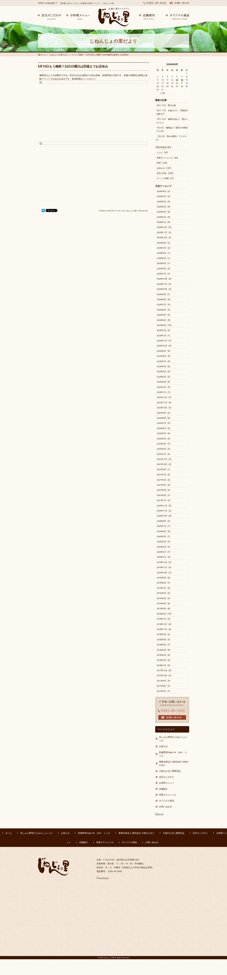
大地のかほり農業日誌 (170, 770)
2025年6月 (161, 253)
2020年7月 (161, 526)
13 (177, 80)
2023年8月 (161, 356)
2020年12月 (162, 505)
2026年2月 (161, 217)
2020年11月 (162, 510)
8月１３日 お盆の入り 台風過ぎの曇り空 (172, 112)
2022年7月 (161, 423)
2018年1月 (161, 665)
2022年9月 (161, 412)
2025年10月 (162, 237)
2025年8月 (161, 242)
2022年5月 (161, 433)
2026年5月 (161, 206)
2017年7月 (161, 691)
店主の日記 (162, 173)
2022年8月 (161, 418)
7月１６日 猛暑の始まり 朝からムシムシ (172, 121)
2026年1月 (161, 222)
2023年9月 (161, 351)
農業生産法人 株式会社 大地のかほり (173, 763)
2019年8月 (161, 582)
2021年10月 (162, 464)
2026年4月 (161, 211)
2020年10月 (162, 515)
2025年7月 (161, 247)
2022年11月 (162, 402)
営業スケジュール (165, 157)
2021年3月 (161, 495)
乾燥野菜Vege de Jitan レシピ (173, 754)
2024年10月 (162, 289)
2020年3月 (161, 546)
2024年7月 (161, 304)
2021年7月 (161, 474)
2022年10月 (162, 407)
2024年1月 (161, 335)
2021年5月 (161, 484)
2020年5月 (161, 536)
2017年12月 (162, 670)
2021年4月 (161, 490)
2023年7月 (161, 361)
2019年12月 (162, 562)
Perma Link (143, 210)
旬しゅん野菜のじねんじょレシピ (173, 738)
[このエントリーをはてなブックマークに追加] (43, 211)
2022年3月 (161, 443)
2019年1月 (161, 618)
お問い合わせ (165, 806)
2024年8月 (161, 299)
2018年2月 (161, 660)
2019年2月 (161, 613)
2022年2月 (161, 448)
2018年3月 (161, 655)
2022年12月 (162, 397)
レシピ (160, 152)
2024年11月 (162, 284)
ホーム (8, 832)
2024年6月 (161, 309)
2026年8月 (161, 191)
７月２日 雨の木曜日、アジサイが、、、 (171, 138)
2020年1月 (161, 557)
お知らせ (161, 168)
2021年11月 (162, 459)
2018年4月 (161, 649)
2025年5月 (161, 258)
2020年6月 (161, 531)
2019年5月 (161, 598)
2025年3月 (161, 268)
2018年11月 (162, 629)
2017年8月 (161, 685)
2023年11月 (162, 340)
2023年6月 (161, 366)
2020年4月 (161, 541)
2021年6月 (161, 479)
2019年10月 (162, 572)
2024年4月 (161, 320)
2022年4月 (161, 438)
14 (182, 80)
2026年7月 (161, 196)
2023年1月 (161, 392)
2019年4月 (161, 603)
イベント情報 (163, 178)
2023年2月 (161, 387)
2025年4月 (161, 263)
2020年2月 (161, 551)
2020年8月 (161, 521)
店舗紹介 (163, 788)
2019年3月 (161, 608)
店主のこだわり (166, 776)
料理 (159, 162)
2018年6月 (161, 639)
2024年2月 (161, 330)
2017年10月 (162, 675)
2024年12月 (162, 278)
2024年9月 (161, 294)
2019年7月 (161, 588)
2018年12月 (162, 624)
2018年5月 (161, 644)
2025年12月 (162, 227)
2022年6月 (161, 428)
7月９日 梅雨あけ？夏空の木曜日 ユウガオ (173, 129)
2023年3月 (161, 381)
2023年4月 (161, 376)
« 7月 (162, 93)
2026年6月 (161, 201)
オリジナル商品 (166, 800)
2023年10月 (162, 345)
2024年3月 (161, 325)
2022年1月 (161, 454)
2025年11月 (162, 232)
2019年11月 (162, 567)
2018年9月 (161, 634)
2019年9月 (161, 577)
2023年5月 (161, 371)
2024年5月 (161, 314)
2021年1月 (161, 500)
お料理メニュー (166, 782)
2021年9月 (161, 469)
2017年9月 (161, 680)
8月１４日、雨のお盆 (166, 105)
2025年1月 (161, 273)
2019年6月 (161, 593)
